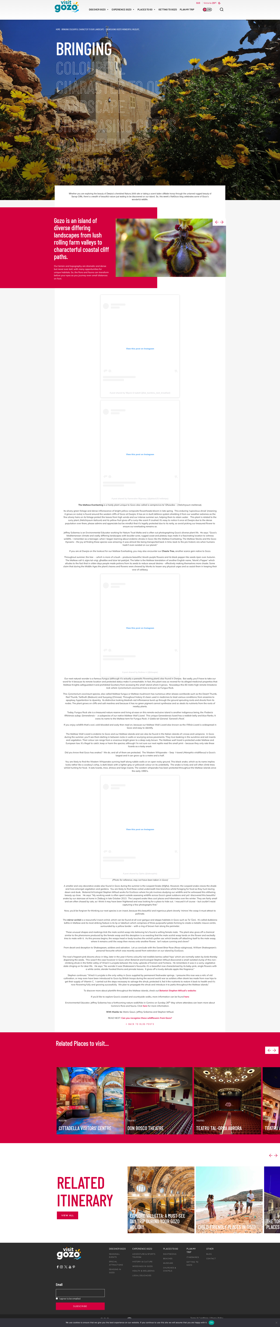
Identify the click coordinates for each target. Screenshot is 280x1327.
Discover (97, 9)
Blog (209, 1254)
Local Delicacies (141, 1275)
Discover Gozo (117, 1248)
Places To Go (145, 9)
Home (58, 29)
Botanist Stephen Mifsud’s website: (177, 990)
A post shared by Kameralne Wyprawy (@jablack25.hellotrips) (140, 498)
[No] (276, 1322)
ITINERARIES (193, 1257)
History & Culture (142, 1262)
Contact (211, 1258)
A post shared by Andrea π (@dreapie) (140, 672)
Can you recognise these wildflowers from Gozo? (146, 1018)
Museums (168, 1263)
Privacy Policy (216, 1318)
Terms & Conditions (199, 1318)
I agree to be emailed (69, 1298)
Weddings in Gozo (142, 1266)
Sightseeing (169, 1254)
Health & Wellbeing (143, 1271)
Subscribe (80, 1306)
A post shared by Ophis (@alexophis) (140, 873)
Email (59, 1284)
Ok (211, 1322)
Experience (121, 9)
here (186, 996)
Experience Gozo (142, 1248)
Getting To (168, 9)
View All (67, 1215)
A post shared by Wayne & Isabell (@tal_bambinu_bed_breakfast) (140, 393)
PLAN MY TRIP (187, 9)
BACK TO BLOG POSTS (140, 1024)
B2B (198, 2)
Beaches (168, 1258)
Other (210, 1248)
